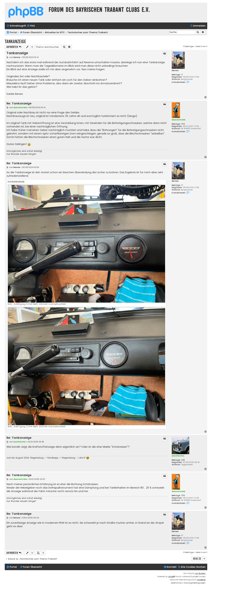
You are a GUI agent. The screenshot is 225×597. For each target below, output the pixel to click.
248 (183, 460)
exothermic (178, 455)
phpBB (171, 576)
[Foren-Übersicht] (26, 13)
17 (182, 75)
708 (183, 124)
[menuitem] (31, 26)
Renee (175, 70)
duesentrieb (178, 119)
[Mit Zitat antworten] (164, 54)
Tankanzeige (15, 41)
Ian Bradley (200, 573)
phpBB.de (201, 579)
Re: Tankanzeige (19, 103)
